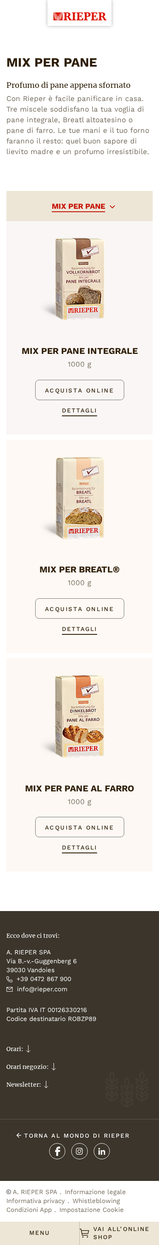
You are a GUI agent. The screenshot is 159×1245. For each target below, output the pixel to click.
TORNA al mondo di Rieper (75, 1135)
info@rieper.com (42, 989)
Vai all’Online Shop (121, 1232)
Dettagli (80, 410)
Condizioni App (29, 1210)
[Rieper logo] (79, 10)
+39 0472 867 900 (44, 979)
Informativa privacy (35, 1201)
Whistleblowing (96, 1201)
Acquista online (79, 390)
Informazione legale (95, 1192)
